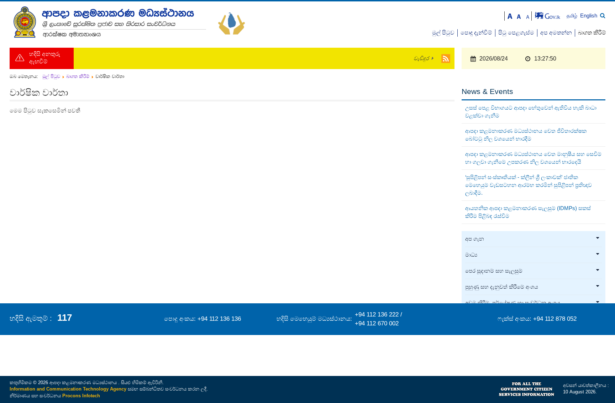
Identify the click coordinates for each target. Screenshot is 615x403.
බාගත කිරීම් (592, 33)
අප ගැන (474, 239)
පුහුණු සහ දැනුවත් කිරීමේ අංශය (501, 287)
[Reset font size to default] (518, 15)
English (588, 15)
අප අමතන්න (556, 33)
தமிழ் (573, 16)
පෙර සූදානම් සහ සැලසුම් (493, 271)
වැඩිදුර (421, 58)
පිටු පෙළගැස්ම (516, 33)
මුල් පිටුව (443, 33)
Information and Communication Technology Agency (68, 389)
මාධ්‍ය (471, 255)
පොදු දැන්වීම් (476, 33)
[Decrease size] (527, 15)
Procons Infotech (81, 395)
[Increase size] (510, 15)
